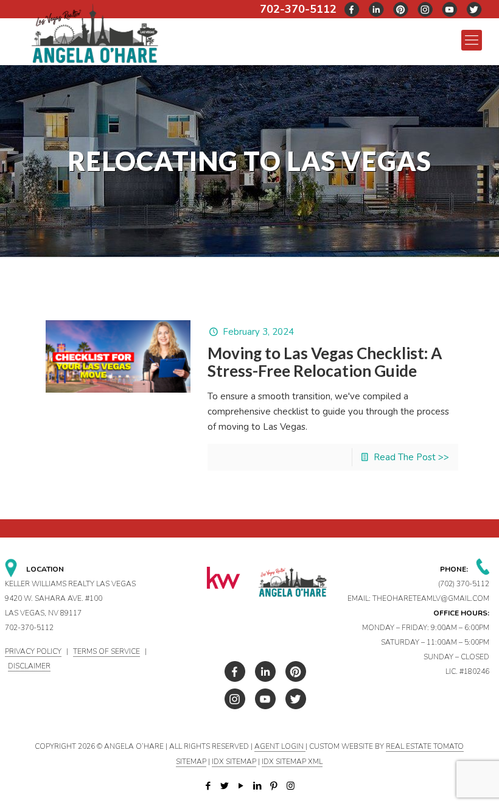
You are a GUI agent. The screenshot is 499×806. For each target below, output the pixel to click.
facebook (352, 9)
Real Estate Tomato (425, 746)
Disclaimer (29, 666)
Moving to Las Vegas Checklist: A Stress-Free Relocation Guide (325, 361)
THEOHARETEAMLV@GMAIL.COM (430, 598)
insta (425, 9)
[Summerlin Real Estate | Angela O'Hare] (94, 32)
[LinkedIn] (257, 786)
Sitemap (191, 761)
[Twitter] (224, 786)
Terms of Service (106, 651)
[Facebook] (208, 786)
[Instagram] (290, 786)
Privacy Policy (33, 651)
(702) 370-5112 (463, 584)
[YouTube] (241, 786)
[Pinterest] (274, 786)
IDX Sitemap (234, 761)
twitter (377, 9)
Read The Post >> (411, 457)
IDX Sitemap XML (292, 761)
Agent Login (279, 746)
